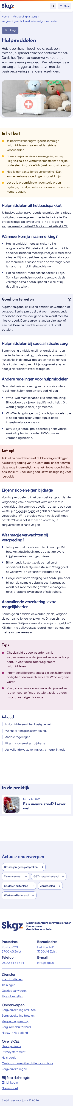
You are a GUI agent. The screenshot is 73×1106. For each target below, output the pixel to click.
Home (5, 16)
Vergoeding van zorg (25, 16)
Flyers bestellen (12, 996)
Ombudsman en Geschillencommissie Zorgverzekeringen (27, 1066)
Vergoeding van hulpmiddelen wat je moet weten (30, 21)
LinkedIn (12, 1082)
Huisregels (9, 1057)
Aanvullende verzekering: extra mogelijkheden (36, 749)
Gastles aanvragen (14, 990)
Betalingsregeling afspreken (21, 866)
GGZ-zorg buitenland (45, 876)
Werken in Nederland (16, 895)
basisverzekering (16, 212)
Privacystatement (14, 1052)
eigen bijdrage (26, 511)
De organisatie (11, 1046)
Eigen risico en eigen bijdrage (25, 743)
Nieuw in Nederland (15, 1032)
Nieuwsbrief (10, 1088)
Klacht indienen (12, 979)
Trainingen (8, 985)
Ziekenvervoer (12, 876)
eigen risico (9, 506)
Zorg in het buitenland (16, 1027)
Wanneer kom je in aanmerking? (26, 730)
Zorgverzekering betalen (18, 1015)
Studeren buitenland (16, 885)
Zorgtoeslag (47, 885)
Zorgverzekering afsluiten (19, 1010)
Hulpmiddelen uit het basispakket (28, 724)
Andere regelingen (17, 737)
